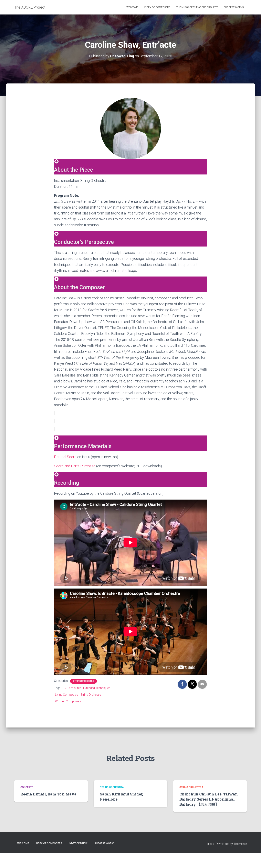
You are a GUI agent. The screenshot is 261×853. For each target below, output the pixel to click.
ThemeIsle (240, 843)
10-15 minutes (72, 688)
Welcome (132, 7)
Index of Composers (157, 7)
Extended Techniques (96, 688)
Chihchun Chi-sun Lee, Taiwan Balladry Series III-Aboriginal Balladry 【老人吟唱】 (208, 799)
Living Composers (67, 694)
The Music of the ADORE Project (197, 7)
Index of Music (78, 843)
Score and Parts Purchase (74, 466)
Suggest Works (234, 7)
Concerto (26, 787)
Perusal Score (65, 457)
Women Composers (68, 701)
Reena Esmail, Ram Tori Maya (48, 794)
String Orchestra (83, 681)
